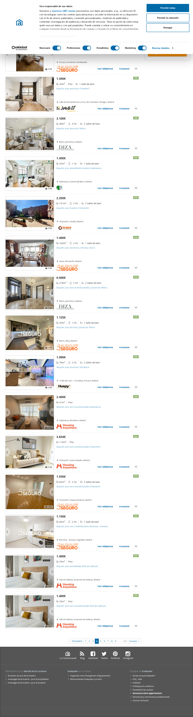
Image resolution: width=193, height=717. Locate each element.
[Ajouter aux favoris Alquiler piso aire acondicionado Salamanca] (136, 426)
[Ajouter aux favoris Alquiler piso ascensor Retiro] (136, 148)
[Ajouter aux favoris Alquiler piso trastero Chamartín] (136, 228)
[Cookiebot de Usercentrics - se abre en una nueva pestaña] (19, 48)
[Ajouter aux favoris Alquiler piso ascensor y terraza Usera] (136, 267)
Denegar (167, 27)
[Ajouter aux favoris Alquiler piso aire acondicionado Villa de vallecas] (136, 625)
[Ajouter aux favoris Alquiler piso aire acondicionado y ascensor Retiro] (136, 307)
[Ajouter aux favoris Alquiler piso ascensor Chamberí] (136, 108)
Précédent (77, 641)
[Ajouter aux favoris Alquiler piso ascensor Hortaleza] (136, 387)
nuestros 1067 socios (64, 11)
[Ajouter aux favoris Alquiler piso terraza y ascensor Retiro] (136, 347)
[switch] (86, 48)
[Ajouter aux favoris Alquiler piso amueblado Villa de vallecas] (136, 586)
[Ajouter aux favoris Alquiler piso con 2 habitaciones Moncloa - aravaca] (136, 546)
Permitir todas (167, 8)
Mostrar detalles (160, 48)
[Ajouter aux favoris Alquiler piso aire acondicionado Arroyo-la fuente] (136, 68)
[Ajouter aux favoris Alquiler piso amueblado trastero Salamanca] (136, 188)
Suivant (133, 641)
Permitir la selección (168, 18)
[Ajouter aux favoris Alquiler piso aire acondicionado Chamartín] (136, 466)
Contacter (124, 68)
